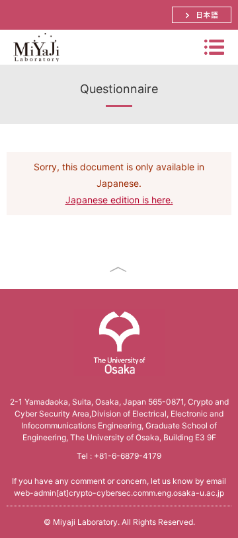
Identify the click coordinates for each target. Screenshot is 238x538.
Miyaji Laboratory (35, 64)
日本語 (201, 15)
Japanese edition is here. (119, 199)
